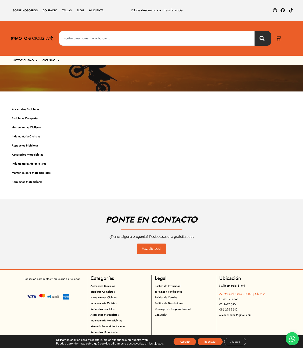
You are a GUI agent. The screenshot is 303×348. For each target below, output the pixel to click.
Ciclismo (48, 60)
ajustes (158, 343)
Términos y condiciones (168, 292)
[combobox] (157, 38)
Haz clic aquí (151, 248)
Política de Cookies (166, 297)
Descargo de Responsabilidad (173, 309)
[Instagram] (275, 10)
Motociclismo (23, 60)
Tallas (67, 10)
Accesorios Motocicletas (27, 154)
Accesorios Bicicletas (25, 109)
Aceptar (185, 341)
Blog (80, 10)
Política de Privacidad (168, 286)
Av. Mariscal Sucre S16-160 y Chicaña (242, 294)
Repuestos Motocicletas (27, 182)
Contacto (50, 10)
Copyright (161, 315)
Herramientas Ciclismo (26, 127)
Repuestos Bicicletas (25, 145)
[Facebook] (283, 10)
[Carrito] (278, 38)
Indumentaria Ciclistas (26, 136)
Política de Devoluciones (169, 303)
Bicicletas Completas (25, 118)
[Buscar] (263, 38)
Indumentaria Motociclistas (29, 164)
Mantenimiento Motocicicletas (31, 173)
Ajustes (235, 341)
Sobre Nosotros (25, 10)
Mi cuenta (96, 10)
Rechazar (210, 341)
